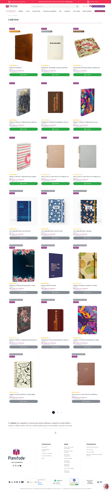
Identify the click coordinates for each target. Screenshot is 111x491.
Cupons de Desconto (47, 455)
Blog (43, 458)
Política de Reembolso (67, 465)
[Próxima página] (61, 412)
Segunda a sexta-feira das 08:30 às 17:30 (94, 455)
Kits (60, 11)
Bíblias (21, 11)
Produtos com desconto (18, 1)
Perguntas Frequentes (67, 471)
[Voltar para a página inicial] (12, 6)
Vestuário (67, 11)
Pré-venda (76, 11)
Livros (28, 11)
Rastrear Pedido (95, 1)
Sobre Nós (44, 447)
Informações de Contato (45, 450)
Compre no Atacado (47, 453)
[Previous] (32, 1)
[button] (21, 11)
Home (9, 15)
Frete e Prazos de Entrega (68, 451)
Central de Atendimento (92, 447)
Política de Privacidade (67, 461)
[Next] (78, 1)
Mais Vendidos (87, 11)
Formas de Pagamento (67, 455)
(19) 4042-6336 (90, 452)
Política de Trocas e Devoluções (68, 447)
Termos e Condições (69, 468)
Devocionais (36, 11)
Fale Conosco (89, 449)
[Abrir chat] (106, 486)
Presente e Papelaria (49, 11)
